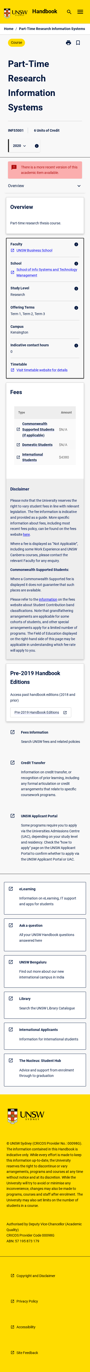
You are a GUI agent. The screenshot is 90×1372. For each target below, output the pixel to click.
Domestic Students (37, 445)
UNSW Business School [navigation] (34, 250)
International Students (32, 457)
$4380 (64, 457)
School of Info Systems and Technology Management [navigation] (46, 272)
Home (9, 29)
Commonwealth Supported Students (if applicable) (38, 429)
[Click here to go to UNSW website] (15, 14)
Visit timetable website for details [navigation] (42, 370)
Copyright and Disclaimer (35, 1276)
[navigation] (40, 712)
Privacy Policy (27, 1301)
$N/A (63, 430)
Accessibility (26, 1327)
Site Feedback (27, 1353)
